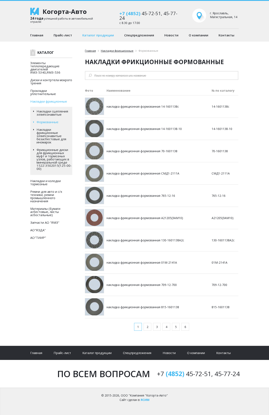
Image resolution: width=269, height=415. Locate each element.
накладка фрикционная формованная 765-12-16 (141, 196)
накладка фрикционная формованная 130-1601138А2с (145, 240)
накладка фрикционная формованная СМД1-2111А (143, 173)
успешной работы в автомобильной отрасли (61, 19)
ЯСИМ (145, 400)
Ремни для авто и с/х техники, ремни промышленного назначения (46, 196)
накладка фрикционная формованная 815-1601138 (143, 307)
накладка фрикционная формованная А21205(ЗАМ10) (145, 218)
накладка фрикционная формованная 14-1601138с (143, 106)
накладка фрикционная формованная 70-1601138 (142, 151)
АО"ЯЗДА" (38, 230)
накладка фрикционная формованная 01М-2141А (142, 262)
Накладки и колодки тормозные (45, 182)
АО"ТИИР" (38, 237)
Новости (171, 35)
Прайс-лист (63, 35)
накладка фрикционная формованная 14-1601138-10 (144, 129)
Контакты (226, 35)
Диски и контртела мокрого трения (51, 81)
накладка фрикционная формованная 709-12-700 (142, 285)
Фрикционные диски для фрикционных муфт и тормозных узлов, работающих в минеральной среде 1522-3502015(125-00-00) (54, 159)
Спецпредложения (139, 35)
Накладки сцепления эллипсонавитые (52, 113)
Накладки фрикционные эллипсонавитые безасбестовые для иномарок (51, 136)
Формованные (47, 122)
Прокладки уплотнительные (43, 92)
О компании (198, 35)
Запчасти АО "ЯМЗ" (44, 222)
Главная (36, 35)
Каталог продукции (98, 35)
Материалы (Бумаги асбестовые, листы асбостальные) (45, 211)
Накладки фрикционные (48, 101)
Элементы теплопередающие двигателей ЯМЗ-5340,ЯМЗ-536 (45, 67)
